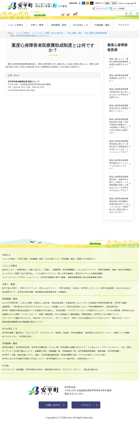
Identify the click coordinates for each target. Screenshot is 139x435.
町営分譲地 (61, 310)
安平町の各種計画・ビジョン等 (45, 347)
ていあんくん (93, 347)
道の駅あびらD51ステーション (98, 332)
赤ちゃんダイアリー (47, 288)
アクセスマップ (46, 332)
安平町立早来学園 (25, 291)
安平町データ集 (8, 354)
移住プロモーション (120, 318)
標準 (107, 3)
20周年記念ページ (85, 358)
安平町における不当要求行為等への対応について (23, 358)
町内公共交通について (76, 306)
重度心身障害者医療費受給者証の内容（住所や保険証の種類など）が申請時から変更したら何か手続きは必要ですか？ (118, 126)
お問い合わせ (53, 405)
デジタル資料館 (113, 310)
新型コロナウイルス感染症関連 (89, 273)
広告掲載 (19, 369)
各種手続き (21, 269)
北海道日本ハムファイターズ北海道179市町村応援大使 (89, 302)
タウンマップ (31, 332)
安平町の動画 (7, 332)
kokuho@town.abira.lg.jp (24, 90)
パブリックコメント (110, 347)
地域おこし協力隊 (41, 302)
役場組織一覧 (54, 351)
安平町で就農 (120, 302)
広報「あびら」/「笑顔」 (39, 269)
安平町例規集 (113, 351)
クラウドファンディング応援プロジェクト (86, 310)
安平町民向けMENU (34, 369)
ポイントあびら (62, 318)
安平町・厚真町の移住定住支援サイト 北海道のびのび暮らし (28, 310)
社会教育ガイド (8, 291)
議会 (37, 354)
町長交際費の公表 (68, 354)
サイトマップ (101, 8)
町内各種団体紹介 (96, 306)
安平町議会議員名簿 (50, 354)
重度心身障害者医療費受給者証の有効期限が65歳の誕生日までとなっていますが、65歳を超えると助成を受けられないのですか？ (119, 205)
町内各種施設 (77, 332)
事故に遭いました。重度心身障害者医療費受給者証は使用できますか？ (118, 63)
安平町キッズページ (89, 288)
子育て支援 (22, 258)
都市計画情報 (104, 269)
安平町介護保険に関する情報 (53, 277)
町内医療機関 (68, 269)
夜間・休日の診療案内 (121, 269)
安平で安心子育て (9, 288)
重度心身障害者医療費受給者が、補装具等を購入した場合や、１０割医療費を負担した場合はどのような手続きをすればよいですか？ (118, 183)
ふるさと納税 (26, 302)
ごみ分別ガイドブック (46, 273)
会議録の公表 (40, 351)
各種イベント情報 (121, 332)
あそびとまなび (123, 288)
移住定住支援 (57, 302)
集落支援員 (87, 314)
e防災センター (8, 269)
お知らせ (6, 254)
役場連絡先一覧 (69, 351)
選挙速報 (101, 351)
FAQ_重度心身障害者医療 (96, 33)
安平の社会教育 (107, 288)
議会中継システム (25, 354)
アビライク (123, 24)
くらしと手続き (15, 24)
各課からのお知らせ (85, 258)
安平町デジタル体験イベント (106, 314)
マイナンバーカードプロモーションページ (20, 277)
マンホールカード (29, 314)
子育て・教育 (37, 24)
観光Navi (20, 332)
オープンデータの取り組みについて (17, 351)
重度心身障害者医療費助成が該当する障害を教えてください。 (118, 108)
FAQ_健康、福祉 (74, 33)
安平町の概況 (7, 347)
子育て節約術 (64, 288)
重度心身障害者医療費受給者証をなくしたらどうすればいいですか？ (118, 164)
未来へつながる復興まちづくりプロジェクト (91, 318)
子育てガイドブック (28, 288)
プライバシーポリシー (72, 369)
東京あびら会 (128, 310)
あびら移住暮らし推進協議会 (67, 314)
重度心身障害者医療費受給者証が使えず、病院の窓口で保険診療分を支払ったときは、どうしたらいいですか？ (118, 146)
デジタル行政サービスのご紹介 (92, 354)
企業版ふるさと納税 (10, 314)
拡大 (114, 3)
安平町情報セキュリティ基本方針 (60, 358)
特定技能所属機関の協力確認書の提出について (22, 321)
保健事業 (57, 269)
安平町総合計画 (22, 347)
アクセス (86, 405)
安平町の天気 (25, 336)
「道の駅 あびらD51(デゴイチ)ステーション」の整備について (38, 306)
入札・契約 (126, 347)
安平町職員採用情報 (86, 351)
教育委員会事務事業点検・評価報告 (50, 291)
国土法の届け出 (90, 369)
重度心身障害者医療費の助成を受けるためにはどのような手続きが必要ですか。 (118, 93)
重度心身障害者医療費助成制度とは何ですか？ (118, 78)
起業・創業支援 (46, 314)
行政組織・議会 (102, 24)
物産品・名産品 (62, 332)
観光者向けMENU (52, 369)
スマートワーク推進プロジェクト (16, 318)
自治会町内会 (112, 306)
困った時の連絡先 (65, 273)
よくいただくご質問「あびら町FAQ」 (48, 33)
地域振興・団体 (58, 24)
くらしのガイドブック (86, 269)
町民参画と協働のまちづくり (73, 347)
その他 (5, 365)
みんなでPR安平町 (10, 302)
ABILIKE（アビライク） (43, 318)
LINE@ (76, 288)
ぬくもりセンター (9, 336)
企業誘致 (6, 306)
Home (10, 33)
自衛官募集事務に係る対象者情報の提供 (85, 277)
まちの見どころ (80, 24)
